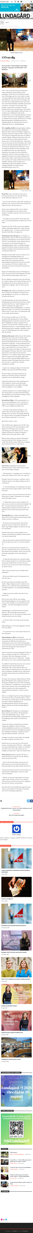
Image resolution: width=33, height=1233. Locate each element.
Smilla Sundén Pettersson (17, 1154)
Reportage (11, 26)
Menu (7, 22)
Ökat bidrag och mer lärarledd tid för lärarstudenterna (13, 925)
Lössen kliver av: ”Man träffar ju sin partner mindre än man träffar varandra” (20, 1160)
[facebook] (31, 801)
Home (3, 26)
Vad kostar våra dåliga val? (7, 899)
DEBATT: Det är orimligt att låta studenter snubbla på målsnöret (16, 979)
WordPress (25, 1231)
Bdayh (15, 1231)
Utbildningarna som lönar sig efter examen (11, 1059)
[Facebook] (15, 1)
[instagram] (21, 1)
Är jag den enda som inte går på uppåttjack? (20, 1167)
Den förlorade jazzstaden (16, 814)
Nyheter (6, 26)
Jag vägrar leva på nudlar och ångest (9, 1006)
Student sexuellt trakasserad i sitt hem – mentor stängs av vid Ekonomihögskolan (19, 1175)
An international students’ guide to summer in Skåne (21, 1183)
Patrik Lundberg (6, 61)
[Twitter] (18, 1)
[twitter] (28, 801)
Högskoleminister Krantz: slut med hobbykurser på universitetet (16, 808)
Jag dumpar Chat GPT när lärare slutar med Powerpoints (14, 952)
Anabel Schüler (14, 1185)
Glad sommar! (13, 1152)
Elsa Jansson (13, 1178)
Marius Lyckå (13, 1163)
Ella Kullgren (14, 1169)
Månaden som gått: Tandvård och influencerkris (12, 1032)
